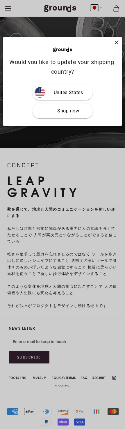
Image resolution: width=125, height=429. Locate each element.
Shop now (68, 111)
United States (68, 92)
